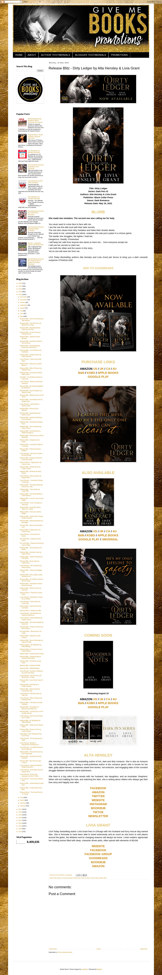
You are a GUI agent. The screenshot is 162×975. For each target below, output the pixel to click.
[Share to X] (81, 875)
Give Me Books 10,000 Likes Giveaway (35, 181)
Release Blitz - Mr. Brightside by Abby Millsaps (30, 721)
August (22, 308)
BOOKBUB (98, 808)
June (22, 313)
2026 (20, 283)
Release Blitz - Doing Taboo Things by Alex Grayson (31, 517)
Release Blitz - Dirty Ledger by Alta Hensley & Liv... (31, 575)
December (23, 297)
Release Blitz (102, 878)
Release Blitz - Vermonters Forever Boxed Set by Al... (31, 584)
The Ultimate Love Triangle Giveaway (34, 197)
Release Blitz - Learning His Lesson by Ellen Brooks (31, 712)
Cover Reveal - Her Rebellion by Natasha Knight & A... (30, 614)
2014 (20, 829)
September (24, 305)
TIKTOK (98, 812)
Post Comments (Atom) (64, 952)
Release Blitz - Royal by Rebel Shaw (32, 654)
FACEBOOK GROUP (98, 854)
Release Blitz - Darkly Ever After (30, 665)
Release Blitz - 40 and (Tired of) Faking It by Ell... (30, 333)
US (95, 368)
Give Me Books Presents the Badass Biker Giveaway (36, 228)
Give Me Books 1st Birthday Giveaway (34, 151)
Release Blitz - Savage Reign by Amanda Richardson (30, 657)
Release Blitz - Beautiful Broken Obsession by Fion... (30, 328)
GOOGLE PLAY (98, 376)
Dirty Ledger (94, 878)
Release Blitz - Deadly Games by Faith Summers (30, 355)
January (23, 806)
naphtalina (84, 969)
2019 (20, 815)
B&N (81, 372)
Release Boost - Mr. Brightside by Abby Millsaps (30, 645)
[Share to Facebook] (84, 875)
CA (108, 368)
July (21, 311)
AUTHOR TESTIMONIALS (55, 55)
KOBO (91, 372)
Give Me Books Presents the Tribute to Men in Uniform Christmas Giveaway (36, 261)
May (21, 316)
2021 (20, 809)
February (23, 803)
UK (102, 368)
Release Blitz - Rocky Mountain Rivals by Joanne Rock (30, 346)
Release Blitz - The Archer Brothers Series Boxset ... (31, 494)
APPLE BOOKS (108, 372)
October (23, 302)
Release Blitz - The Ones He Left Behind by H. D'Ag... (30, 324)
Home (99, 949)
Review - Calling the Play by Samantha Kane (35, 244)
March (22, 800)
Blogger (99, 969)
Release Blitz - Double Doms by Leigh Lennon (30, 467)
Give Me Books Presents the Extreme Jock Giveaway (36, 166)
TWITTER (98, 796)
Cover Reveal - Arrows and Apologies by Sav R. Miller (29, 775)
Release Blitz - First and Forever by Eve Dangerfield (31, 752)
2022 (20, 294)
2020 (20, 812)
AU (114, 368)
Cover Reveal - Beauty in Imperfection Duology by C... (30, 743)
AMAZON (98, 792)
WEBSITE (98, 800)
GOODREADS (98, 858)
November (23, 300)
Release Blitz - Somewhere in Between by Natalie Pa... (29, 707)
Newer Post (53, 949)
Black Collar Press (75, 878)
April (21, 797)
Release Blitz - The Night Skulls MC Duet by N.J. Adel (31, 485)
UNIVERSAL (110, 539)
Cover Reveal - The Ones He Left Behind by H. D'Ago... (30, 676)
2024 (20, 289)
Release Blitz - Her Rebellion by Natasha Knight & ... (30, 432)
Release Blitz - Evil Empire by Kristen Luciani (29, 685)
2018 (20, 818)
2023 (20, 292)
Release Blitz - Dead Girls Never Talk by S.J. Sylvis (30, 508)
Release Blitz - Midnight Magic (29, 668)
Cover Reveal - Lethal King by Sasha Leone (29, 405)
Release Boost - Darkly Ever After (30, 610)
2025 (20, 286)
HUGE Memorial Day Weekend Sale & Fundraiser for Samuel (35, 120)
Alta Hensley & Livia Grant (61, 878)
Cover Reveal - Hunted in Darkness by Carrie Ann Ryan (31, 672)
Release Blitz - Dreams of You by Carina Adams (30, 730)
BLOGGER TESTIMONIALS (90, 55)
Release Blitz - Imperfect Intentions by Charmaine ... (31, 418)
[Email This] (77, 875)
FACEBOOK (98, 788)
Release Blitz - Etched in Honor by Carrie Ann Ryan (31, 458)
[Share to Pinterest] (86, 875)
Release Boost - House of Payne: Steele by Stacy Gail (35, 136)
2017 (20, 820)
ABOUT (32, 55)
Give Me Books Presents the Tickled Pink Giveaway (36, 212)
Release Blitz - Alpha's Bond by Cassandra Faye (30, 690)
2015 (20, 826)
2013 (20, 831)
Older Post (143, 949)
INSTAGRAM (98, 804)
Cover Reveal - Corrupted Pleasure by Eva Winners (31, 748)
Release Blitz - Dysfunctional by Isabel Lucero (30, 414)
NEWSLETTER (98, 816)
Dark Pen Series (86, 878)
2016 (20, 823)
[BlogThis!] (79, 875)
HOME (19, 55)
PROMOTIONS (119, 55)
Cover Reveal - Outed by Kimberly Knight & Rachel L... (31, 766)
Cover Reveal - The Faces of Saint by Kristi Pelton (31, 454)
